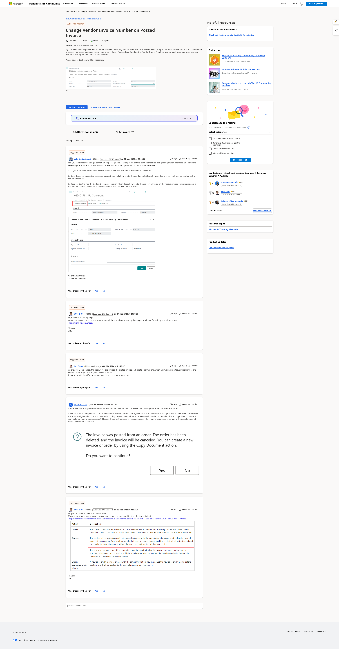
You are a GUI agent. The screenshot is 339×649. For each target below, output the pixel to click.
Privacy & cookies (293, 631)
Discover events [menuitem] (98, 4)
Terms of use (308, 631)
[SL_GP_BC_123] (71, 405)
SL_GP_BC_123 (92, 45)
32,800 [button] (96, 159)
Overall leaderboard (262, 210)
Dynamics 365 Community (44, 3)
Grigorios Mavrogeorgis (232, 201)
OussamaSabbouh (229, 182)
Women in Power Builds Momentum (241, 69)
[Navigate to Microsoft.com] (16, 3)
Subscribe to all (240, 160)
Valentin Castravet (82, 159)
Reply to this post (77, 107)
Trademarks (321, 631)
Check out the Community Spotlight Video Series (231, 35)
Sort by (69, 140)
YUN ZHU (78, 314)
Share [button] (95, 41)
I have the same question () (105, 107)
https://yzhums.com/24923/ (81, 323)
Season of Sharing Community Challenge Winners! (243, 56)
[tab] (85, 133)
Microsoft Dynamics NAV (223, 149)
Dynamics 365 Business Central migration (226, 144)
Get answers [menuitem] (83, 4)
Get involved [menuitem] (68, 4)
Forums (89, 11)
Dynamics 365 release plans (221, 247)
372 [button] (233, 192)
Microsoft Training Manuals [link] (223, 229)
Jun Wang (78, 366)
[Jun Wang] (71, 366)
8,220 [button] (87, 366)
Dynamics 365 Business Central (226, 139)
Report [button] (106, 41)
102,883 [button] (87, 314)
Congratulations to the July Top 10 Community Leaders (246, 84)
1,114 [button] (100, 45)
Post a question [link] (316, 3)
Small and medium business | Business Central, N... (112, 11)
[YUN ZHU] (71, 314)
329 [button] (246, 201)
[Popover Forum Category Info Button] (248, 127)
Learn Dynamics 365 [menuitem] (117, 4)
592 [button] (241, 182)
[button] (285, 3)
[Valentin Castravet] (71, 159)
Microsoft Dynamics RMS (224, 153)
